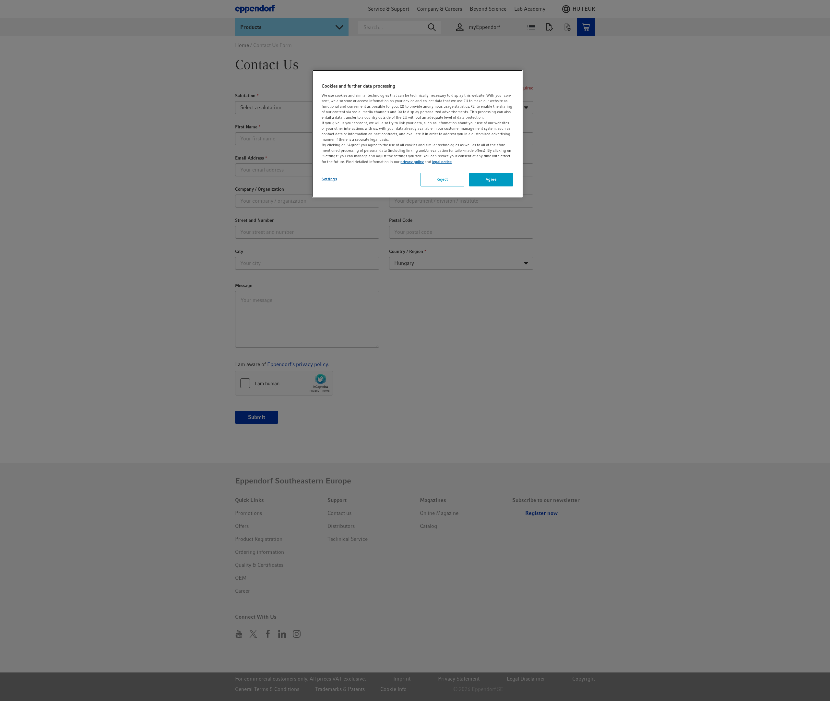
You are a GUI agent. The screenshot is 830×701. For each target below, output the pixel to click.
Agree (491, 179)
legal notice (442, 162)
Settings (329, 179)
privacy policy (412, 162)
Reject (442, 179)
